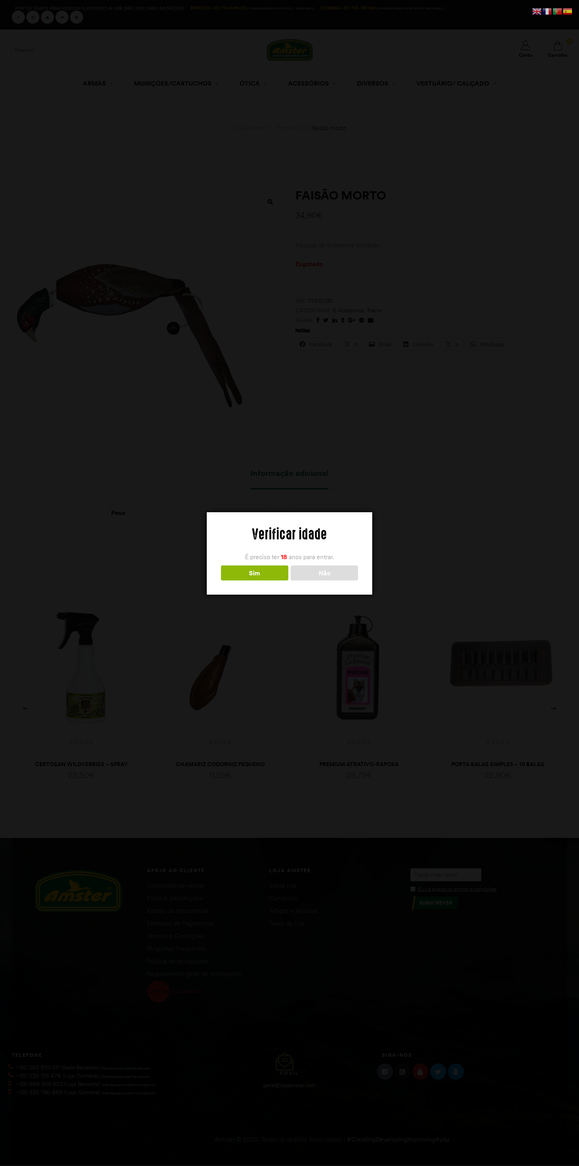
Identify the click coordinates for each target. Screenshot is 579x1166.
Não (324, 573)
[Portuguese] (558, 11)
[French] (547, 11)
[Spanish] (568, 11)
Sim (254, 573)
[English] (537, 11)
